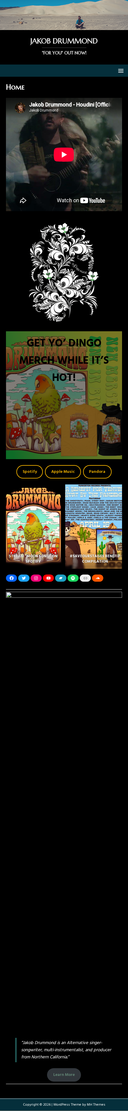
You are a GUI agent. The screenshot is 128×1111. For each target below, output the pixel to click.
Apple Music (63, 471)
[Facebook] (11, 578)
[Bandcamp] (60, 578)
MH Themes (96, 1105)
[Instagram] (36, 578)
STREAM (17, 556)
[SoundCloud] (97, 578)
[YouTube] (48, 578)
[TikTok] (85, 578)
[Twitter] (23, 578)
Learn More (64, 1074)
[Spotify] (73, 578)
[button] (120, 70)
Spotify (30, 471)
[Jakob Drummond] (64, 26)
